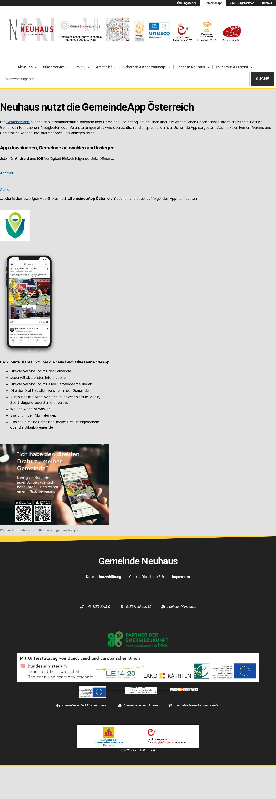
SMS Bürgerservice (242, 3)
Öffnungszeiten (186, 3)
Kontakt (267, 3)
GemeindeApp (213, 3)
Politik (80, 67)
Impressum (181, 576)
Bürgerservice (54, 67)
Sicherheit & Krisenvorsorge (144, 67)
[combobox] (126, 79)
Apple (4, 189)
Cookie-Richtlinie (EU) (146, 576)
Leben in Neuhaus (191, 67)
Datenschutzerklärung (103, 576)
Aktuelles (25, 67)
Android (6, 173)
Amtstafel (104, 67)
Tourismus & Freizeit (232, 67)
